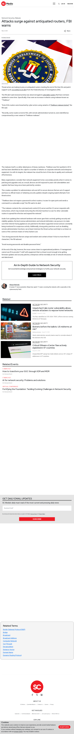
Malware (18, 18)
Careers (46, 704)
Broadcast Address (10, 638)
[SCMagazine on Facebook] (32, 695)
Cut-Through (7, 644)
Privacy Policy (42, 514)
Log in (63, 3)
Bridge (5, 632)
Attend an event (36, 713)
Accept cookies (64, 727)
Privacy (52, 704)
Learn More (37, 275)
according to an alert (19, 90)
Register (70, 3)
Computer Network (10, 641)
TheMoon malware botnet (59, 105)
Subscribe (37, 519)
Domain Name (8, 652)
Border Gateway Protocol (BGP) (14, 629)
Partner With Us (55, 713)
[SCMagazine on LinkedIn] (42, 695)
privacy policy (18, 731)
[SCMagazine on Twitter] (37, 695)
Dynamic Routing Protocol (12, 655)
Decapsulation (8, 647)
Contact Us (40, 704)
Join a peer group (46, 713)
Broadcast (6, 635)
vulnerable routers (49, 95)
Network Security (8, 18)
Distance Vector (8, 650)
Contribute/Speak (26, 713)
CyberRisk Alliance (31, 704)
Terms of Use (34, 514)
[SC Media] (7, 3)
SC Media (22, 704)
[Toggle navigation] (54, 3)
